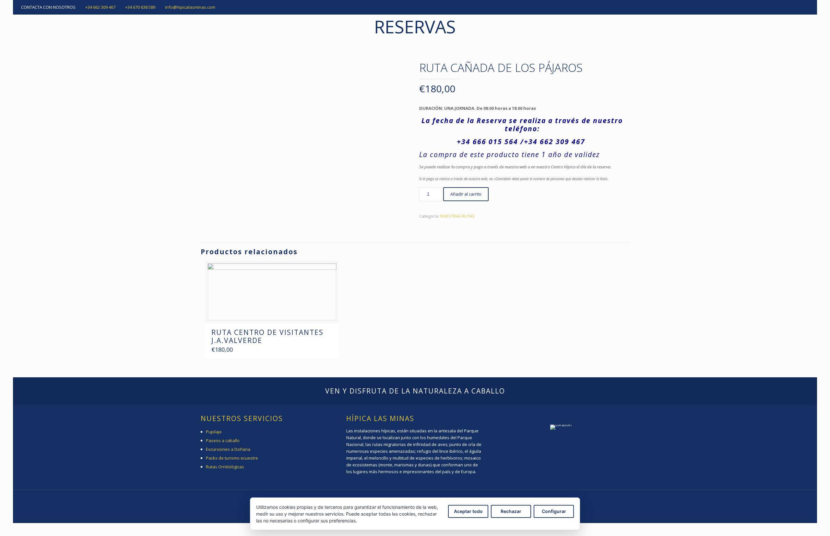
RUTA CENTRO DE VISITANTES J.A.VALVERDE (267, 336)
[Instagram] (805, 7)
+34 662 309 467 (100, 7)
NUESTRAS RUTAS (457, 216)
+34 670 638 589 (140, 7)
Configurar (554, 511)
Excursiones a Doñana (228, 449)
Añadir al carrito (465, 194)
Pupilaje (214, 432)
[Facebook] (788, 7)
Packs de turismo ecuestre (232, 458)
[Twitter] (796, 7)
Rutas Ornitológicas (225, 467)
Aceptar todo (468, 511)
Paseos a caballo (223, 440)
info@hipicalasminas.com (190, 7)
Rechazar (511, 511)
